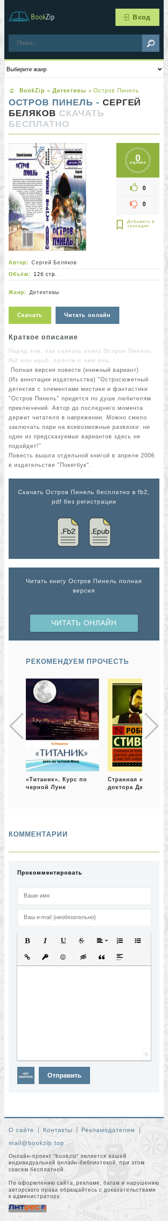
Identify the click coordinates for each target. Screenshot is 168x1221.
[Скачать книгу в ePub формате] (100, 533)
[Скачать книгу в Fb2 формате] (68, 533)
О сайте (21, 1129)
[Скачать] (31, 301)
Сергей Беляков (54, 263)
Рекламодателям (108, 1129)
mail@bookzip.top (36, 1142)
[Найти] (150, 43)
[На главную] (36, 17)
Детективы (44, 292)
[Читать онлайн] (88, 301)
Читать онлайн (84, 623)
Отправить (64, 1075)
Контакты (57, 1129)
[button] (27, 940)
